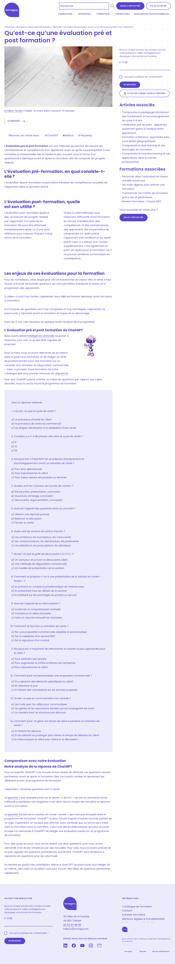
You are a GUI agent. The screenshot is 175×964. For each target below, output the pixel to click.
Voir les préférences (160, 951)
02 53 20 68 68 (158, 6)
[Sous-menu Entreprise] (91, 14)
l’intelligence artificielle (40, 336)
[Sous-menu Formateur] (110, 14)
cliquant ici (61, 373)
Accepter (128, 951)
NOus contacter (130, 6)
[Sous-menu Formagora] (73, 14)
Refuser (143, 951)
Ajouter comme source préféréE (146, 93)
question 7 (14, 797)
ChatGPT (51, 135)
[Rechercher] (112, 6)
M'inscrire (130, 84)
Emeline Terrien (13, 110)
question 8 (14, 814)
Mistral (68, 135)
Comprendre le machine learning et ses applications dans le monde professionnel (146, 158)
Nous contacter (133, 217)
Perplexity (85, 135)
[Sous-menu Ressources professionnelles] (170, 14)
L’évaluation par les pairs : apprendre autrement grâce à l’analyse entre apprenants (144, 129)
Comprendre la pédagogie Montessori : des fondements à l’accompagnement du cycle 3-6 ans (146, 116)
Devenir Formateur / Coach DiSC (142, 201)
